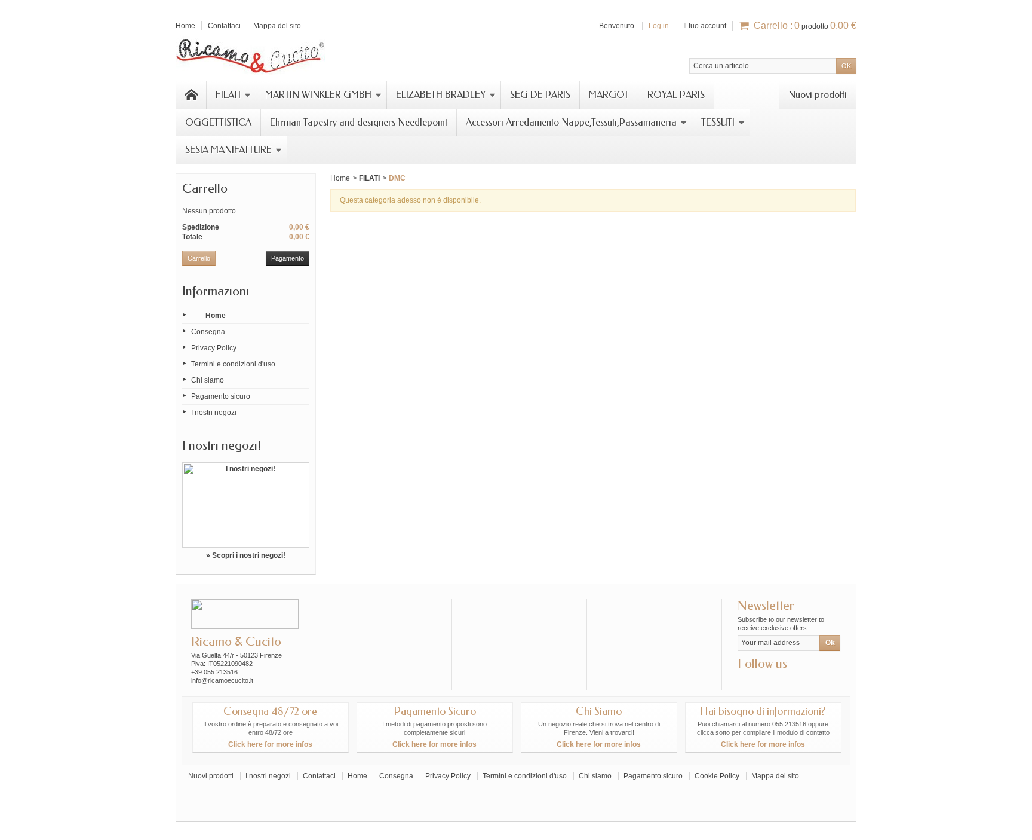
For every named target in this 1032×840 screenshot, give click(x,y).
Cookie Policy (717, 776)
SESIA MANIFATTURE (228, 149)
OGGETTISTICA (218, 122)
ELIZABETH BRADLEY (441, 94)
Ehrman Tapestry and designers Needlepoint (358, 122)
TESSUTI (718, 122)
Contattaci (319, 776)
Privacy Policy (213, 348)
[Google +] (765, 681)
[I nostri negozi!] (245, 505)
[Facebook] (746, 681)
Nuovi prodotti (817, 94)
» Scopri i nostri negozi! (245, 555)
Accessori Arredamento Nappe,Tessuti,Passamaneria (571, 122)
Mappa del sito (775, 776)
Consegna (208, 332)
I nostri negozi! (221, 445)
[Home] (191, 95)
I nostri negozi (213, 412)
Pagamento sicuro (220, 396)
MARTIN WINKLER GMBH (318, 94)
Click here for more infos (270, 744)
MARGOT (609, 94)
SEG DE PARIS (540, 94)
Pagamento (287, 258)
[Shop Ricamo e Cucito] (250, 54)
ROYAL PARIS (676, 94)
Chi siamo (207, 380)
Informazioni (215, 291)
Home (215, 315)
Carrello (205, 188)
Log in (659, 26)
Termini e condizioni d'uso (233, 364)
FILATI (228, 94)
